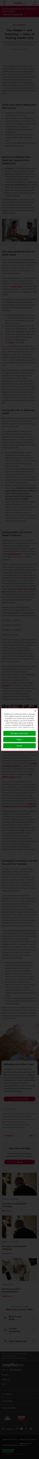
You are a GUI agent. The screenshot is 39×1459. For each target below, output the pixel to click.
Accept (19, 745)
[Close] (35, 710)
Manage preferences (19, 733)
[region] (19, 729)
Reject (19, 739)
